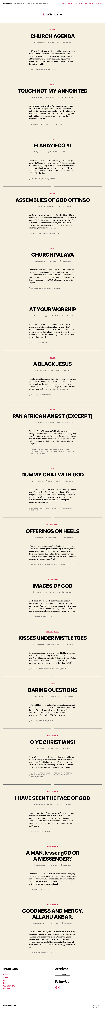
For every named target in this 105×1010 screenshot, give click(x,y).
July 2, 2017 (53, 261)
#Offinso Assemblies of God (39, 233)
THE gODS (70, 451)
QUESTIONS (34, 510)
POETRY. (53, 69)
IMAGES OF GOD (52, 586)
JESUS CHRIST (42, 721)
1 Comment (68, 206)
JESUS (40, 889)
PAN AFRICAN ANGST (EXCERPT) (52, 416)
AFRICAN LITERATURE (38, 775)
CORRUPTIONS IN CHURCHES (60, 564)
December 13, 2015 (54, 481)
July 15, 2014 (54, 748)
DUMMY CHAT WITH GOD (52, 474)
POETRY (52, 30)
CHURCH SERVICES (44, 288)
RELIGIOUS (49, 525)
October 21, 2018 (54, 206)
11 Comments (68, 644)
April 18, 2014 (54, 865)
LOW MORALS (56, 669)
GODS (44, 395)
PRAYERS (40, 777)
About (70, 3)
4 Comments (67, 42)
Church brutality (43, 953)
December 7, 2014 (53, 537)
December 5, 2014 (54, 644)
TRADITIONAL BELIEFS (38, 453)
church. (48, 69)
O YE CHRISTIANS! (52, 742)
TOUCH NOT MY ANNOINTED (52, 91)
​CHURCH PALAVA (52, 254)
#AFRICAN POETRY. (37, 773)
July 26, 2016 (55, 370)
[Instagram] (59, 987)
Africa (33, 449)
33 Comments (68, 696)
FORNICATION (55, 288)
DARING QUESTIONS (52, 690)
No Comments (69, 97)
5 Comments (69, 422)
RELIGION (59, 124)
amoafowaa (41, 42)
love (69, 775)
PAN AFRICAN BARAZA (58, 449)
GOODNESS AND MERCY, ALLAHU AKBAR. (52, 914)
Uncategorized (52, 736)
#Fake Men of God (36, 124)
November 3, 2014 (53, 696)
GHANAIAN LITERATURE (60, 775)
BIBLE (33, 617)
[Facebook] (56, 987)
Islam (50, 953)
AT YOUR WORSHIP (52, 309)
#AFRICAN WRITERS (37, 564)
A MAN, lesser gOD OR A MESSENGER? (52, 856)
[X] (62, 987)
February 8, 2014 (54, 923)
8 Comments (69, 481)
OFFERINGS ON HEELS (52, 531)
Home (64, 3)
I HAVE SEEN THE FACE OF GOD (52, 798)
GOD (39, 343)
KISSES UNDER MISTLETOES (52, 638)
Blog (75, 3)
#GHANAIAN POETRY (64, 773)
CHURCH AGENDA (52, 36)
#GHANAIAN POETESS (51, 773)
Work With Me (89, 3)
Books (81, 3)
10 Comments (68, 537)
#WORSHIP (34, 69)
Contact (99, 3)
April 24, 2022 (54, 42)
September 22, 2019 (53, 97)
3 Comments (68, 592)
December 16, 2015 (54, 422)
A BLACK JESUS (52, 364)
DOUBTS (46, 508)
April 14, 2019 (54, 152)
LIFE (48, 579)
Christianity (41, 69)
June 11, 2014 (54, 804)
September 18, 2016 (53, 316)
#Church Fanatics (36, 179)
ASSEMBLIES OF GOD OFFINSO (52, 200)
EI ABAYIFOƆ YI (52, 145)
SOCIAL (56, 525)
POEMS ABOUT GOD (59, 508)
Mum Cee (7, 3)
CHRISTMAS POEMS (44, 669)
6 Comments (67, 152)
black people (39, 449)
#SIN (32, 831)
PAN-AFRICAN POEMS (53, 451)
